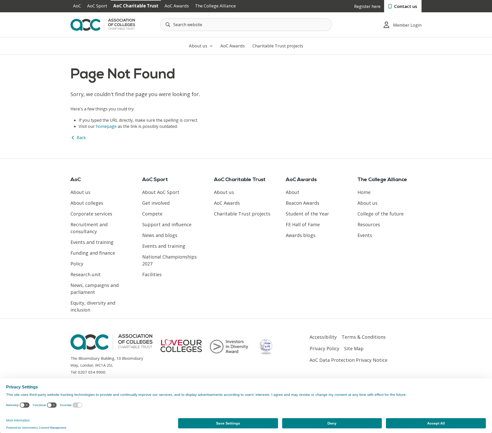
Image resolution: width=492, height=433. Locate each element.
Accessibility (323, 337)
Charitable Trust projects (277, 46)
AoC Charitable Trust (135, 6)
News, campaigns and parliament (94, 288)
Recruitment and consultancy (89, 227)
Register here (367, 6)
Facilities (152, 274)
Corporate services (91, 214)
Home (364, 192)
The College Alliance (215, 6)
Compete (152, 214)
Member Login (407, 25)
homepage (106, 126)
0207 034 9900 (91, 372)
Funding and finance (92, 253)
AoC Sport (97, 6)
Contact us (405, 6)
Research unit (85, 274)
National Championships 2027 (169, 260)
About (292, 192)
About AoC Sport (160, 192)
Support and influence (166, 224)
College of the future (380, 214)
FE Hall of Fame (303, 224)
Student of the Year (307, 214)
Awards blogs (300, 235)
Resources (368, 224)
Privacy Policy (324, 348)
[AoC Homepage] (102, 24)
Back (81, 137)
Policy (76, 264)
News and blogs (159, 235)
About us (198, 46)
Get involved (156, 203)
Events (364, 235)
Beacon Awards (302, 203)
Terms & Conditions (364, 337)
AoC (77, 6)
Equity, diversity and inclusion (92, 306)
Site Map (354, 348)
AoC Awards (177, 6)
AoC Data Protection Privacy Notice (348, 360)
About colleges (86, 203)
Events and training (92, 242)
